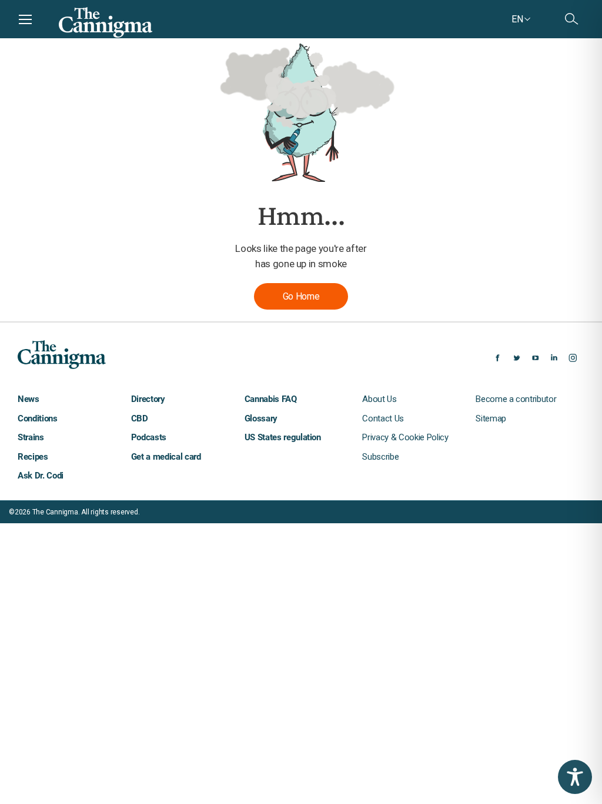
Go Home (301, 296)
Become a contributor (516, 399)
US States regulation (283, 437)
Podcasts (148, 437)
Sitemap (491, 418)
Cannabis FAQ (271, 399)
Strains (31, 437)
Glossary (261, 418)
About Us (379, 399)
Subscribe (380, 456)
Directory (148, 399)
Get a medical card (166, 456)
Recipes (33, 456)
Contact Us (383, 418)
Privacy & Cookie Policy (405, 437)
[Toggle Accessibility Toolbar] (575, 777)
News (28, 399)
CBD (139, 418)
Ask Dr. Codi (40, 475)
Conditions (38, 418)
